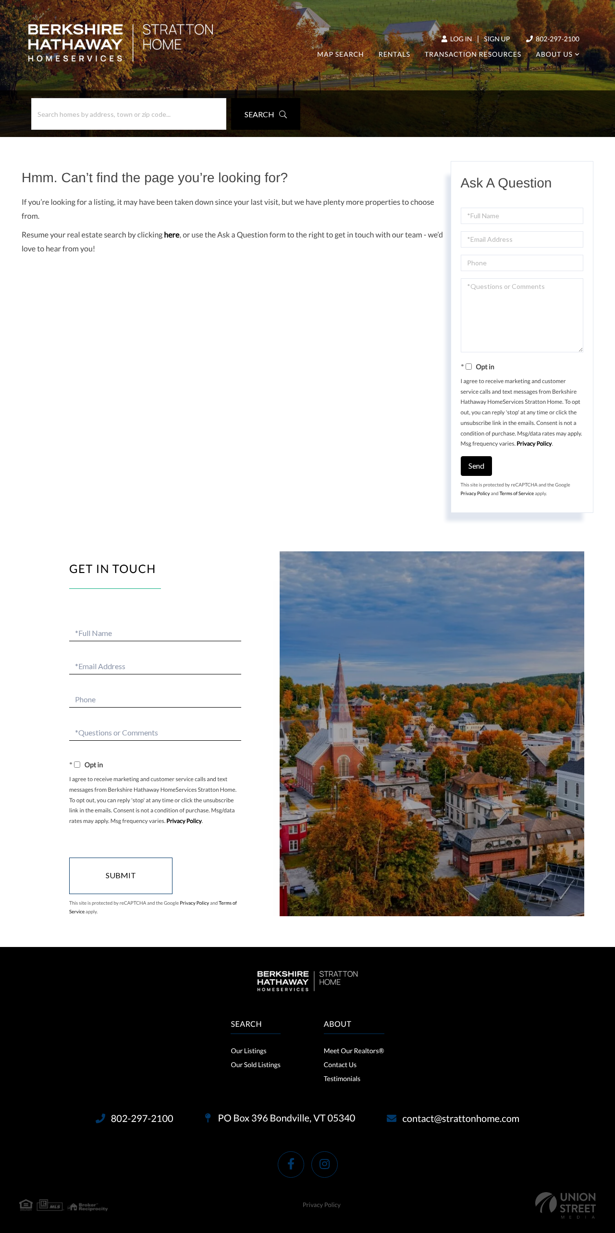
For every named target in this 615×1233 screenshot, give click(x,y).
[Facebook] (291, 1164)
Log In (460, 39)
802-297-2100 (556, 39)
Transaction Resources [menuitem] (473, 54)
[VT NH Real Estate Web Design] (565, 1205)
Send (476, 465)
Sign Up (497, 39)
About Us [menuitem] (554, 54)
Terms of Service (517, 494)
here (172, 234)
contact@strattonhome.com (460, 1118)
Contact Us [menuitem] (340, 1064)
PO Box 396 (286, 1118)
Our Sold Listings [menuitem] (255, 1064)
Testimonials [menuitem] (342, 1078)
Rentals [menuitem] (394, 54)
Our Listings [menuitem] (248, 1050)
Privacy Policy (534, 443)
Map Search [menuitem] (340, 54)
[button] (265, 114)
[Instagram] (324, 1164)
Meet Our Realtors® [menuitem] (354, 1050)
